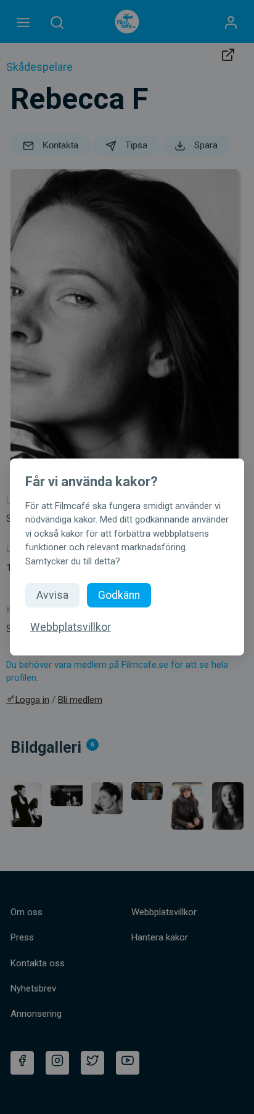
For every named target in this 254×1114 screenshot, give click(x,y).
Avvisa (52, 595)
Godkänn (119, 595)
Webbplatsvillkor (70, 627)
